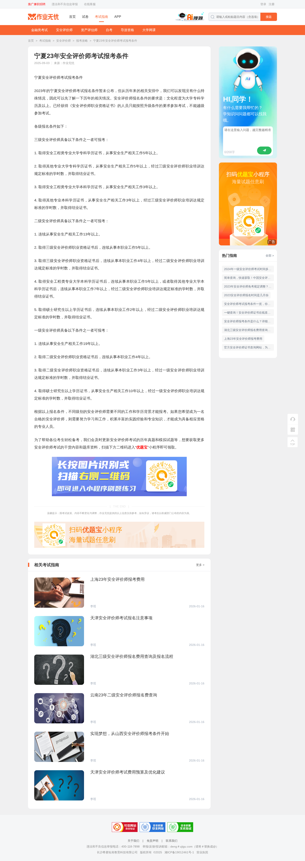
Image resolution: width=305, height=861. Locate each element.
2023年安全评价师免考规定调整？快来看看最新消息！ (249, 286)
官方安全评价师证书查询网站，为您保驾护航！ (249, 347)
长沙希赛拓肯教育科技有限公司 (117, 852)
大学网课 (149, 30)
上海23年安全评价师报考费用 (243, 338)
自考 (109, 30)
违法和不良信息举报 (65, 4)
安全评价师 (64, 30)
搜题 (269, 16)
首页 (72, 16)
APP (117, 16)
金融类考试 (39, 30)
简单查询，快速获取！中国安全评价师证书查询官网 (249, 277)
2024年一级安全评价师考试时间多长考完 (249, 269)
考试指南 (101, 16)
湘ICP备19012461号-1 (179, 852)
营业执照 (202, 852)
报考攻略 (82, 40)
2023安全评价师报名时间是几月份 (246, 295)
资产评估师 (89, 30)
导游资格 (127, 30)
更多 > (200, 564)
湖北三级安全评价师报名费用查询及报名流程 (249, 330)
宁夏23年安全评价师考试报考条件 (115, 40)
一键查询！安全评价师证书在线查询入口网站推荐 (249, 312)
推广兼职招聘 (36, 4)
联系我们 (171, 840)
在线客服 (90, 4)
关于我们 (133, 840)
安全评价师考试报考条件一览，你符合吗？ (249, 304)
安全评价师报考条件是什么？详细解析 (248, 321)
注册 (271, 4)
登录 (263, 4)
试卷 (85, 16)
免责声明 (152, 840)
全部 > (270, 255)
